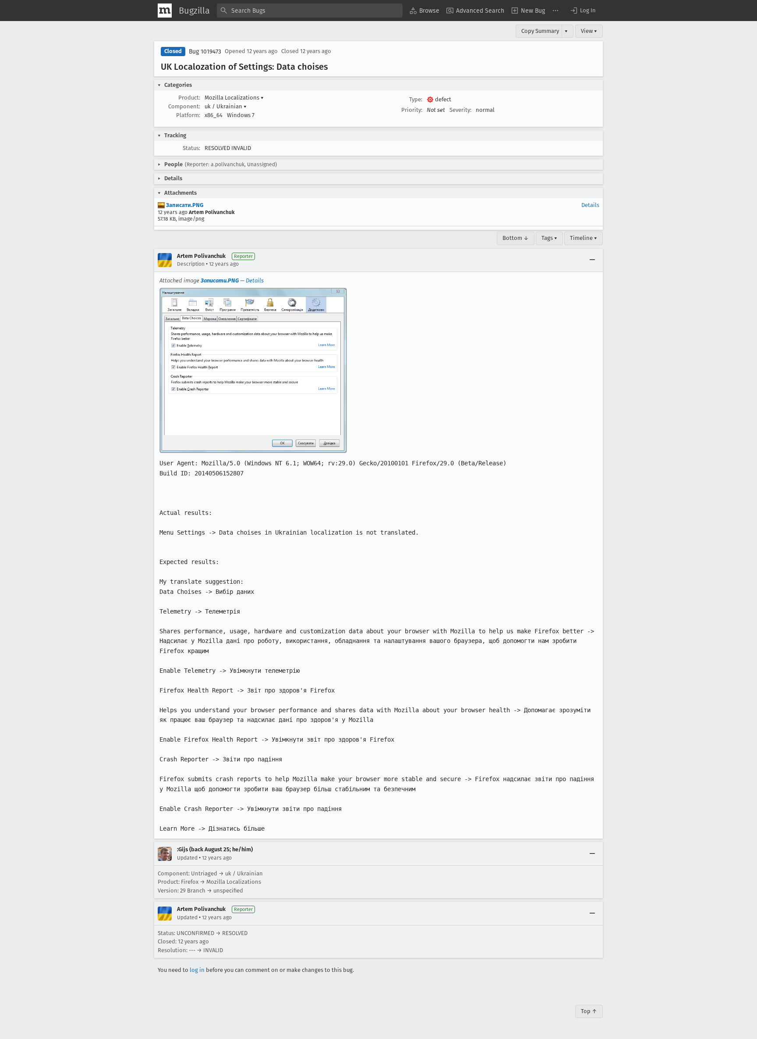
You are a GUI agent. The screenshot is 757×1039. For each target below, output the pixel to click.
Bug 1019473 (205, 51)
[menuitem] (424, 11)
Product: (189, 97)
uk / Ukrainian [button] (226, 106)
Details (590, 205)
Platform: (188, 115)
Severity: (460, 110)
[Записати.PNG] (253, 370)
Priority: (411, 110)
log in (197, 970)
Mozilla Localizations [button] (234, 97)
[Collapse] (592, 260)
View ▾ (589, 31)
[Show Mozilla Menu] (165, 11)
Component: (184, 106)
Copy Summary (540, 31)
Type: (415, 99)
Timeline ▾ (583, 238)
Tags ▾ (549, 238)
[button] (582, 11)
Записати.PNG (184, 205)
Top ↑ (589, 1011)
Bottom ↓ (515, 238)
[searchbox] (310, 11)
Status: (191, 148)
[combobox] (310, 11)
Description (191, 264)
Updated (187, 858)
